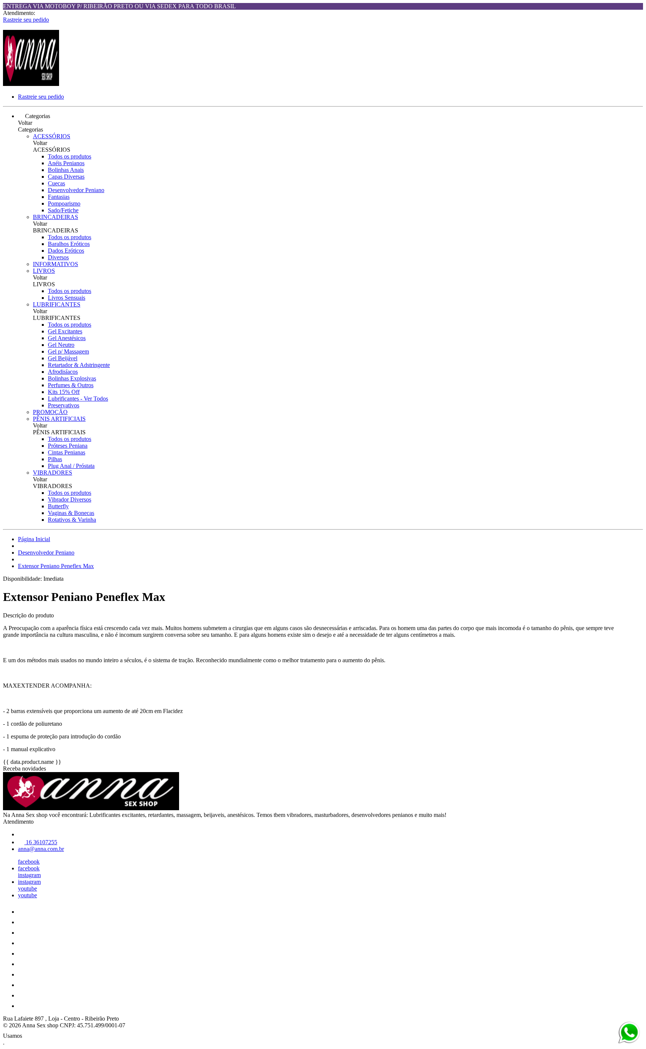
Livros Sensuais (66, 297)
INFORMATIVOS (55, 264)
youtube (27, 888)
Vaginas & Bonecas (71, 513)
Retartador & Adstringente (79, 365)
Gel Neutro (61, 345)
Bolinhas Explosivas (72, 378)
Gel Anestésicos (67, 338)
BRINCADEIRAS (55, 217)
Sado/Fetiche (63, 210)
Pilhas (55, 459)
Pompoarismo (64, 203)
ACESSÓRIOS (51, 136)
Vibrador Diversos (69, 499)
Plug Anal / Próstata (71, 466)
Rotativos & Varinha (72, 519)
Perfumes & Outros (70, 385)
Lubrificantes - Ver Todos (78, 398)
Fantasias (59, 197)
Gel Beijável (62, 358)
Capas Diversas (66, 176)
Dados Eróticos (66, 250)
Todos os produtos (69, 156)
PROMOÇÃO (50, 412)
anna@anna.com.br (41, 849)
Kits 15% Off (64, 392)
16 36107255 (40, 842)
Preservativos (63, 405)
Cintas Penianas (66, 452)
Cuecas (56, 183)
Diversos (58, 257)
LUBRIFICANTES (56, 304)
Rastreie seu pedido (26, 19)
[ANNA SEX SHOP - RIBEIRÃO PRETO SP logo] (31, 84)
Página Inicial (34, 539)
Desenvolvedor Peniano (76, 190)
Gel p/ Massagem (68, 351)
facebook (29, 861)
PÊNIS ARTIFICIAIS (59, 419)
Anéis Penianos (66, 163)
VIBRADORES (52, 472)
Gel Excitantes (65, 331)
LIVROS (44, 271)
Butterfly (58, 506)
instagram (29, 875)
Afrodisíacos (63, 371)
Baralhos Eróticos (69, 244)
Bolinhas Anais (66, 170)
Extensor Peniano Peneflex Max (56, 566)
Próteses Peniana (67, 445)
